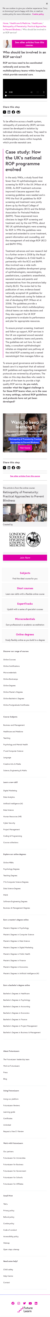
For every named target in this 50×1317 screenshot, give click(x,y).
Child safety (8, 1269)
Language (7, 757)
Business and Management (14, 725)
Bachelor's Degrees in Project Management (20, 1026)
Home (5, 23)
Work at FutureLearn (11, 1066)
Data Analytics (9, 797)
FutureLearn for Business (13, 1164)
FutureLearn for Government (14, 1171)
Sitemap (6, 1243)
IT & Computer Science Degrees (16, 882)
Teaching (6, 738)
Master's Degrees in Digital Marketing (18, 947)
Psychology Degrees (11, 869)
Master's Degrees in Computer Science (18, 934)
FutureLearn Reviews (11, 1105)
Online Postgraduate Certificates (16, 705)
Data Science (8, 810)
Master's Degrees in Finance (14, 960)
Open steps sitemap (11, 1249)
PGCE (5, 895)
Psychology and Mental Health (15, 744)
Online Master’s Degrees (13, 692)
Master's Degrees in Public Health (16, 954)
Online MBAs (8, 862)
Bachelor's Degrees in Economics (16, 1013)
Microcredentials (10, 672)
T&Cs (5, 1204)
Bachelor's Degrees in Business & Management (22, 1032)
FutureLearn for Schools (13, 1177)
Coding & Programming (12, 836)
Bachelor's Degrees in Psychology (16, 1000)
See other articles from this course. (29, 44)
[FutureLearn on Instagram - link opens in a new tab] (19, 1303)
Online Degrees (9, 685)
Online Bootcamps (10, 679)
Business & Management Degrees (16, 908)
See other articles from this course (25, 476)
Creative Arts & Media (12, 764)
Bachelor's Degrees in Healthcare (16, 993)
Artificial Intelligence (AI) (13, 803)
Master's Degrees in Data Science (16, 941)
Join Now (25, 557)
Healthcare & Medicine (20, 23)
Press (5, 1072)
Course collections (10, 842)
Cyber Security (9, 823)
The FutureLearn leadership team (16, 1059)
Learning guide (9, 1112)
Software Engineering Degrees (15, 901)
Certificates (7, 1118)
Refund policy (8, 1217)
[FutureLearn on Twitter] (24, 1303)
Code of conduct (10, 1230)
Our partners (8, 1151)
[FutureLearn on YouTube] (30, 1303)
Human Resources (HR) (12, 816)
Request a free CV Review (13, 1131)
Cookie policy (8, 1223)
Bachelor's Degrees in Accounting (16, 1006)
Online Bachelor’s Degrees (13, 698)
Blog (5, 1079)
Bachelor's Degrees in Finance (15, 1019)
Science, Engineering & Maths (15, 770)
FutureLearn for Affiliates (13, 1184)
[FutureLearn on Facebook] (13, 1303)
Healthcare (37, 23)
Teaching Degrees (10, 875)
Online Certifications (11, 666)
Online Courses (9, 659)
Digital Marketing (10, 790)
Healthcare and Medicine (13, 731)
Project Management (11, 829)
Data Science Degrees (12, 888)
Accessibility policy (10, 1236)
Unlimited (7, 1125)
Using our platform (10, 1099)
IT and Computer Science (13, 751)
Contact (6, 1282)
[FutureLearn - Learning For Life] (25, 1309)
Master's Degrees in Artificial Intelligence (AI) (21, 973)
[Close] (47, 3)
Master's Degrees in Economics (15, 967)
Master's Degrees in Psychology (16, 928)
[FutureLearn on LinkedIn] (36, 1303)
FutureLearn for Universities (14, 1158)
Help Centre (8, 1276)
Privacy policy (8, 1210)
